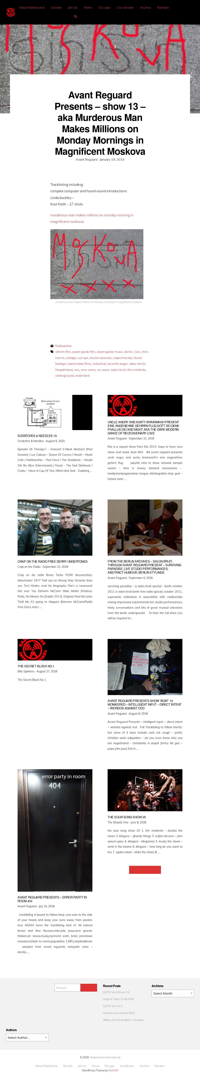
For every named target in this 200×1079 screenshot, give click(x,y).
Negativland (63, 370)
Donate (56, 7)
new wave (88, 370)
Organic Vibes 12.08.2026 (118, 999)
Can (137, 352)
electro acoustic (101, 358)
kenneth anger (117, 364)
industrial (99, 364)
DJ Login (105, 7)
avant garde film (83, 352)
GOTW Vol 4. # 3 (112, 1006)
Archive (145, 7)
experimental (122, 358)
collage (71, 358)
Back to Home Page (145, 869)
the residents (136, 370)
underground (64, 375)
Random (163, 7)
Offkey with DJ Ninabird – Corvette (123, 1020)
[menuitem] (32, 7)
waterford (82, 375)
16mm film (63, 352)
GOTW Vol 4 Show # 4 (116, 992)
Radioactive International (105, 1057)
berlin (129, 352)
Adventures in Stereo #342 (119, 1012)
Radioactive (63, 346)
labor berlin (137, 364)
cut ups (83, 358)
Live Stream (125, 7)
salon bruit (118, 370)
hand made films (79, 364)
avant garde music (110, 352)
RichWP (113, 1070)
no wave (103, 370)
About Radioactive (32, 7)
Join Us (73, 7)
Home (88, 7)
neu (76, 370)
